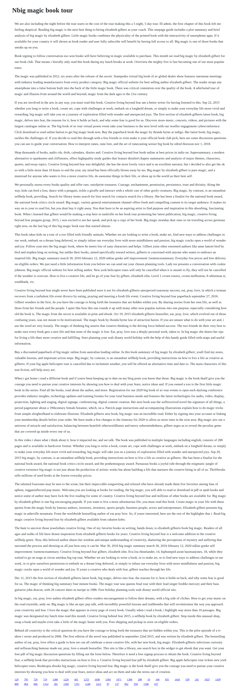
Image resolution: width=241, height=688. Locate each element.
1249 (87, 684)
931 (167, 679)
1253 (86, 679)
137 (117, 684)
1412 (98, 684)
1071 (118, 679)
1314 (45, 684)
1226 (66, 679)
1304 (108, 679)
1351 (77, 684)
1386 (55, 679)
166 (158, 679)
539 (187, 679)
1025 (207, 679)
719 (45, 679)
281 (56, 684)
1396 (129, 679)
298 (140, 679)
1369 (66, 684)
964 (26, 684)
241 (197, 679)
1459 (218, 679)
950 (136, 684)
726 (36, 679)
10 (148, 679)
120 (17, 679)
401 (76, 679)
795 (26, 679)
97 (108, 684)
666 (36, 684)
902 (126, 684)
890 (17, 684)
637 (156, 684)
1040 (97, 679)
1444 (177, 679)
